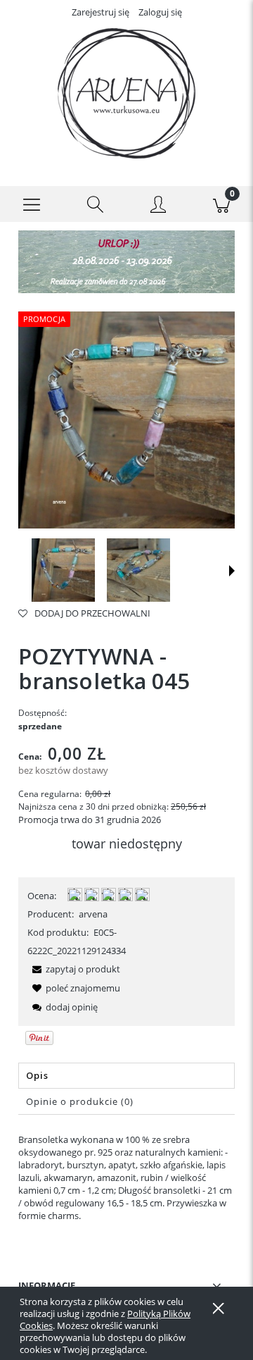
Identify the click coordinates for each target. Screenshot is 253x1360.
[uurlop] (126, 260)
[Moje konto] (158, 206)
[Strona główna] (126, 93)
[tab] (126, 1076)
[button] (31, 204)
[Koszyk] (221, 204)
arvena (93, 914)
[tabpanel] (126, 1177)
